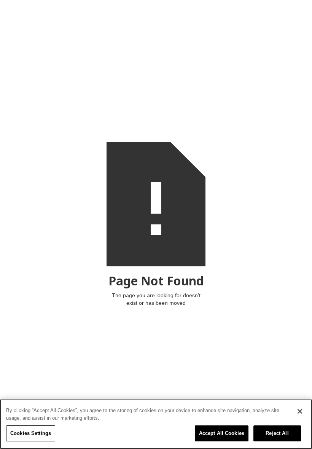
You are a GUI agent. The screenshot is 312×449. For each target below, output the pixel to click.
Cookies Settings (30, 433)
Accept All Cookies (221, 433)
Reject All (277, 433)
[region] (156, 424)
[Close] (299, 411)
